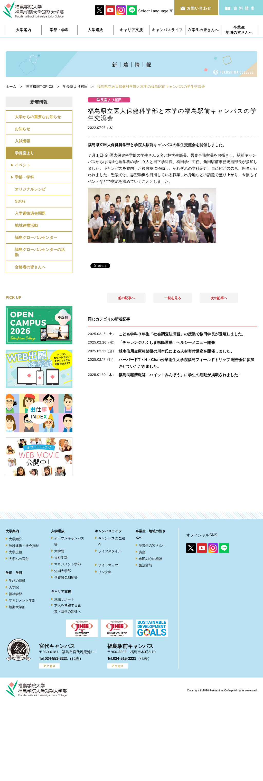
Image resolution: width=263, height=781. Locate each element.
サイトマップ (108, 565)
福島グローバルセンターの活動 (40, 252)
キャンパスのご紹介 (111, 541)
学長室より (24, 153)
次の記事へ (219, 298)
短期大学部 (17, 607)
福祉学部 (15, 594)
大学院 (14, 587)
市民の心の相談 (150, 559)
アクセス (49, 666)
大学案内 (12, 531)
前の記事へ (126, 298)
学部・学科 (24, 177)
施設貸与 (145, 565)
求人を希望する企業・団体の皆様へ (67, 608)
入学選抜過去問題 (30, 213)
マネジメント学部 (22, 600)
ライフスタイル (109, 551)
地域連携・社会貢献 (24, 546)
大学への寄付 (19, 559)
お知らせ (22, 128)
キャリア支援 (61, 591)
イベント (22, 165)
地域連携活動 (26, 225)
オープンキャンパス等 (69, 541)
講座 (142, 552)
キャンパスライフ (108, 531)
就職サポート (64, 599)
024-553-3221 (56, 658)
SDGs (20, 201)
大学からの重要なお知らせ (38, 116)
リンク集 (104, 572)
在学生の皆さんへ (203, 29)
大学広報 (15, 552)
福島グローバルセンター (36, 237)
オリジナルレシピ (30, 189)
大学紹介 (15, 539)
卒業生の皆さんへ (152, 545)
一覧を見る (172, 298)
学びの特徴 (17, 581)
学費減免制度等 (66, 577)
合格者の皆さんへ (30, 267)
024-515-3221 (124, 658)
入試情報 (22, 141)
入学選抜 (57, 531)
